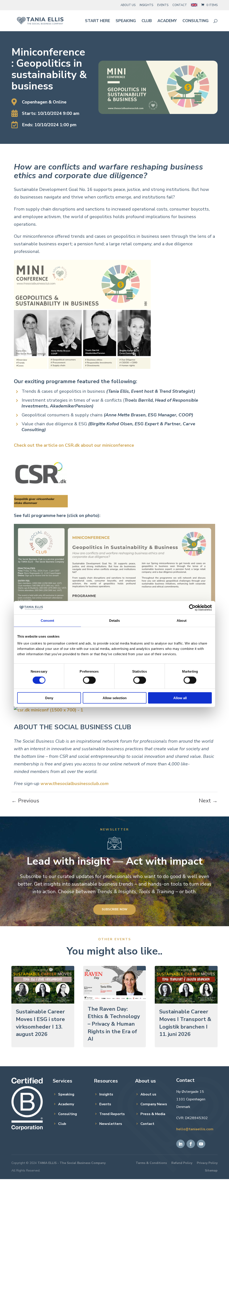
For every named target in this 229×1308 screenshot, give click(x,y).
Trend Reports (112, 1114)
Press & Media (152, 1114)
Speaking (126, 21)
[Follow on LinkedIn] (180, 1144)
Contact (179, 5)
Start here (97, 21)
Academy (167, 21)
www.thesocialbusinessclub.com (74, 784)
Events (162, 5)
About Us (128, 5)
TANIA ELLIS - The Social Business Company (72, 1163)
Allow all (180, 698)
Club (147, 21)
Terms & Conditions (151, 1163)
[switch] (89, 680)
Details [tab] (114, 620)
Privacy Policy (207, 1163)
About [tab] (182, 620)
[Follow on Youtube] (201, 1144)
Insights (146, 5)
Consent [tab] (47, 620)
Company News (153, 1104)
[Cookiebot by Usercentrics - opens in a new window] (192, 607)
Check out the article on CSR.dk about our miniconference (74, 445)
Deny (49, 698)
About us (148, 1094)
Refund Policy (181, 1163)
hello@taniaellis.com (194, 1129)
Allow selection (115, 698)
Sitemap (211, 1170)
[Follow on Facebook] (191, 1144)
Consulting (195, 21)
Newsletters (110, 1123)
